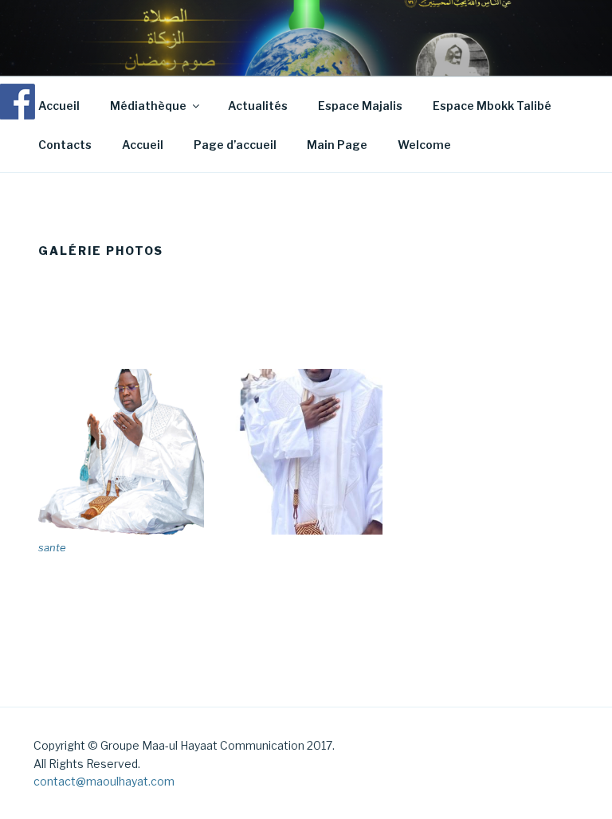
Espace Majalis (360, 105)
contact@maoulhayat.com (104, 781)
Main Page (337, 144)
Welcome (424, 144)
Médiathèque (148, 105)
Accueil (59, 105)
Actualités (258, 105)
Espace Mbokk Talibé (492, 105)
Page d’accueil (235, 144)
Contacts (65, 144)
